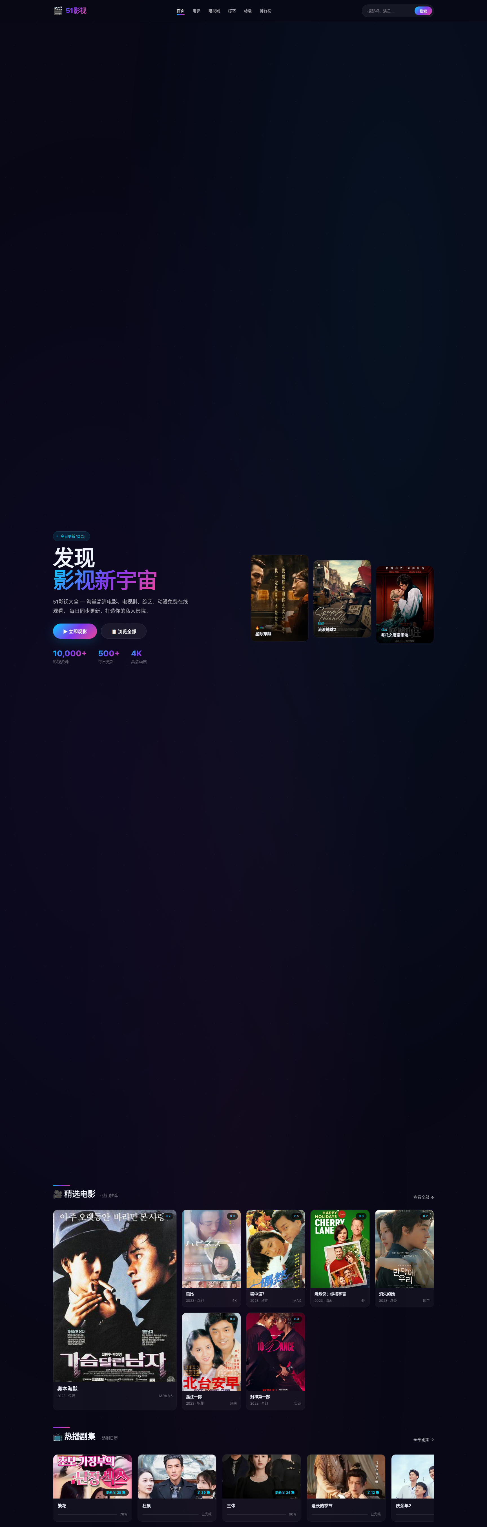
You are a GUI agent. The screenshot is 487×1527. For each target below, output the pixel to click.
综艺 (232, 10)
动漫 (248, 10)
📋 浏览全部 (123, 631)
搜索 (423, 11)
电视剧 (214, 10)
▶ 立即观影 (75, 631)
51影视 (70, 11)
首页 (181, 10)
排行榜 (265, 10)
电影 (196, 10)
